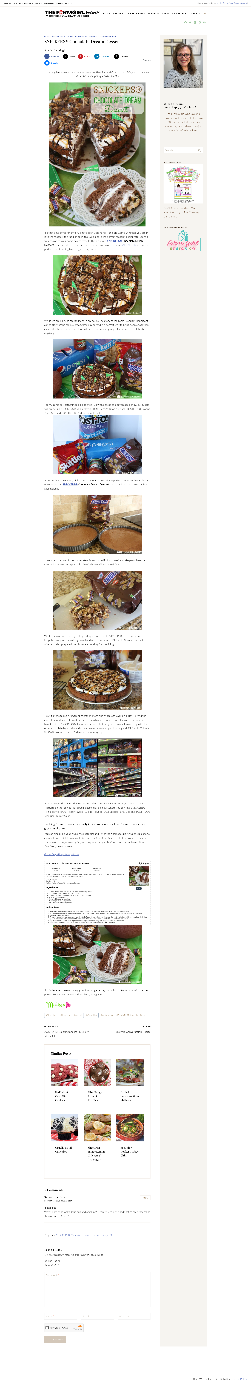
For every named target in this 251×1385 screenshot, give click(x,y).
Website (124, 1316)
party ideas (107, 1015)
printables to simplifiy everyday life (232, 3)
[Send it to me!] (183, 183)
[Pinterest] (199, 22)
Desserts (48, 36)
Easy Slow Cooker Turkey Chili (129, 1151)
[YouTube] (204, 22)
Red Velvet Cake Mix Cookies (61, 1096)
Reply (145, 1197)
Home (106, 13)
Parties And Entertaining (82, 36)
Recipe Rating (52, 1260)
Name (50, 1316)
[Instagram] (195, 22)
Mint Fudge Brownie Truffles (95, 1096)
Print (138, 888)
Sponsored (110, 36)
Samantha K (52, 1197)
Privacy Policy (239, 1379)
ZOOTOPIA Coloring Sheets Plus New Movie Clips (66, 1031)
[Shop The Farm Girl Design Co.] (183, 240)
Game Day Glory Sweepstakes (61, 854)
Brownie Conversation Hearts (132, 1029)
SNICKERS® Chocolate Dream (131, 1015)
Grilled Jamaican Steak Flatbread (130, 1096)
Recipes (100, 36)
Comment (52, 1275)
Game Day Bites (61, 36)
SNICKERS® (114, 240)
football (78, 1015)
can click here (111, 824)
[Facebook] (185, 22)
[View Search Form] (205, 13)
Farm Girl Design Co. (64, 3)
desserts (65, 1015)
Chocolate (51, 1015)
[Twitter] (190, 22)
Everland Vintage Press (44, 3)
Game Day (91, 1015)
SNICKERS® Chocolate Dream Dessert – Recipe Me (84, 1235)
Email (86, 1316)
